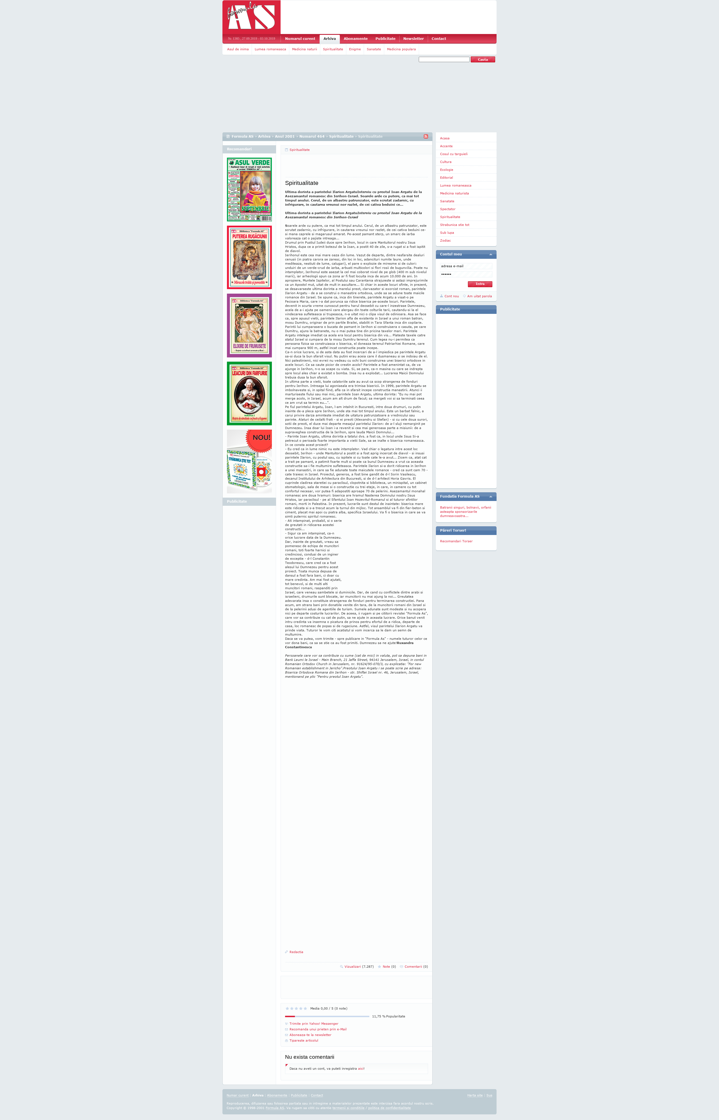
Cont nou (452, 296)
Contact (439, 39)
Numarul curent (300, 39)
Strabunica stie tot (454, 224)
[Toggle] (491, 254)
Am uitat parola (479, 296)
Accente (446, 146)
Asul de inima (238, 49)
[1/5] (287, 1008)
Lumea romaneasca (270, 49)
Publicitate (385, 39)
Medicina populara (401, 49)
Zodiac (445, 240)
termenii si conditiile (349, 1108)
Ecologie (446, 169)
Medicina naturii (304, 49)
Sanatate (374, 49)
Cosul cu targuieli (454, 154)
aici (360, 1068)
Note (389, 966)
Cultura (446, 162)
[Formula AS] (251, 17)
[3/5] (296, 1008)
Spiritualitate (333, 49)
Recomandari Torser (456, 541)
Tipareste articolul (304, 1040)
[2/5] (292, 1008)
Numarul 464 (312, 136)
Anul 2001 (285, 136)
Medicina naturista (454, 193)
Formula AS (243, 136)
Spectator (448, 209)
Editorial (446, 177)
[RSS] (426, 136)
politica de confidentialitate (389, 1108)
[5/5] (305, 1008)
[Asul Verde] (249, 192)
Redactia (296, 952)
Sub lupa (447, 232)
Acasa (445, 138)
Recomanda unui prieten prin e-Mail (318, 1029)
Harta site (475, 1095)
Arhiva (330, 39)
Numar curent (238, 1095)
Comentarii (416, 966)
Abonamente (356, 39)
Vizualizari (359, 966)
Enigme (355, 49)
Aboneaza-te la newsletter (310, 1035)
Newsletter (413, 39)
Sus (489, 1095)
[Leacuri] (249, 260)
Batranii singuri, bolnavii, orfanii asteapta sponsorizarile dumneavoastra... (465, 511)
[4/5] (301, 1008)
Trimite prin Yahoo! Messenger (314, 1023)
